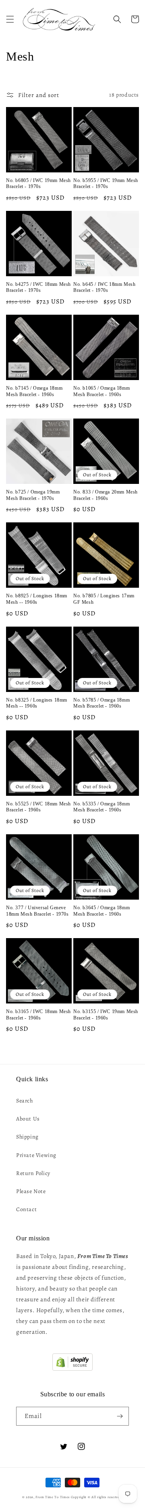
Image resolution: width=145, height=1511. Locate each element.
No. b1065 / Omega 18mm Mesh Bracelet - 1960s (101, 391)
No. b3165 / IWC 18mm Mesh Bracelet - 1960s (38, 1015)
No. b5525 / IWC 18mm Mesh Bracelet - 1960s (38, 807)
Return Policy (33, 1173)
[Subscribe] (119, 1416)
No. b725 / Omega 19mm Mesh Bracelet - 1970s (33, 495)
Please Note (31, 1191)
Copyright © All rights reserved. (97, 1497)
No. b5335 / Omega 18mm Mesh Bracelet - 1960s (101, 807)
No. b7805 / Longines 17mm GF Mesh (104, 599)
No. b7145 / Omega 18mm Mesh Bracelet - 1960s (34, 391)
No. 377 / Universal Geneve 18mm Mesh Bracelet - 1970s (37, 911)
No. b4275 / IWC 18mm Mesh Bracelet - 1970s (38, 287)
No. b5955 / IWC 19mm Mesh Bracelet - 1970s (105, 184)
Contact (26, 1209)
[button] (10, 19)
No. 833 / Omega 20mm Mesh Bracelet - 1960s (105, 495)
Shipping (27, 1137)
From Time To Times (52, 1497)
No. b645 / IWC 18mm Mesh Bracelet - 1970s (104, 287)
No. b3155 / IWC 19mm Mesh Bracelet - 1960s (105, 1015)
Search (24, 1100)
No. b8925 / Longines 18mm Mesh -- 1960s (36, 599)
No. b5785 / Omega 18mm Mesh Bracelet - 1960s (101, 703)
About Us (28, 1119)
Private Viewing (36, 1155)
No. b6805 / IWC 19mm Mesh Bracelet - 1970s (38, 184)
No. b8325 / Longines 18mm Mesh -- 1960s (36, 703)
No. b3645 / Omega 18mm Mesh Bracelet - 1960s (101, 911)
